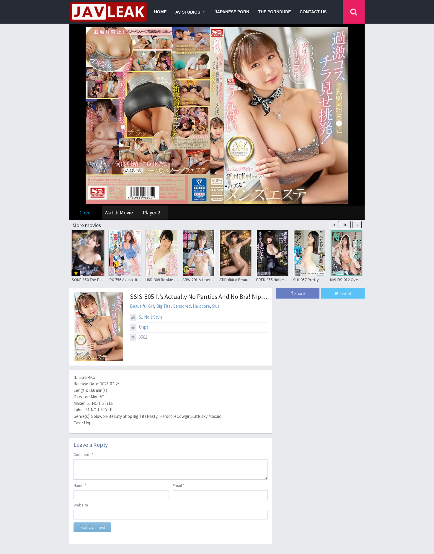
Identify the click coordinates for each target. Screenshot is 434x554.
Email (179, 485)
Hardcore (201, 306)
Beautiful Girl (142, 306)
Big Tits (163, 306)
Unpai (144, 327)
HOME (160, 11)
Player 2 (151, 212)
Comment (83, 454)
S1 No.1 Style (151, 317)
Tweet (345, 293)
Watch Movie (119, 212)
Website (81, 505)
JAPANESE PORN (232, 11)
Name (80, 485)
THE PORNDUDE (274, 11)
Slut (215, 306)
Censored (182, 306)
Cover (85, 212)
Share (299, 293)
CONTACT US (313, 11)
